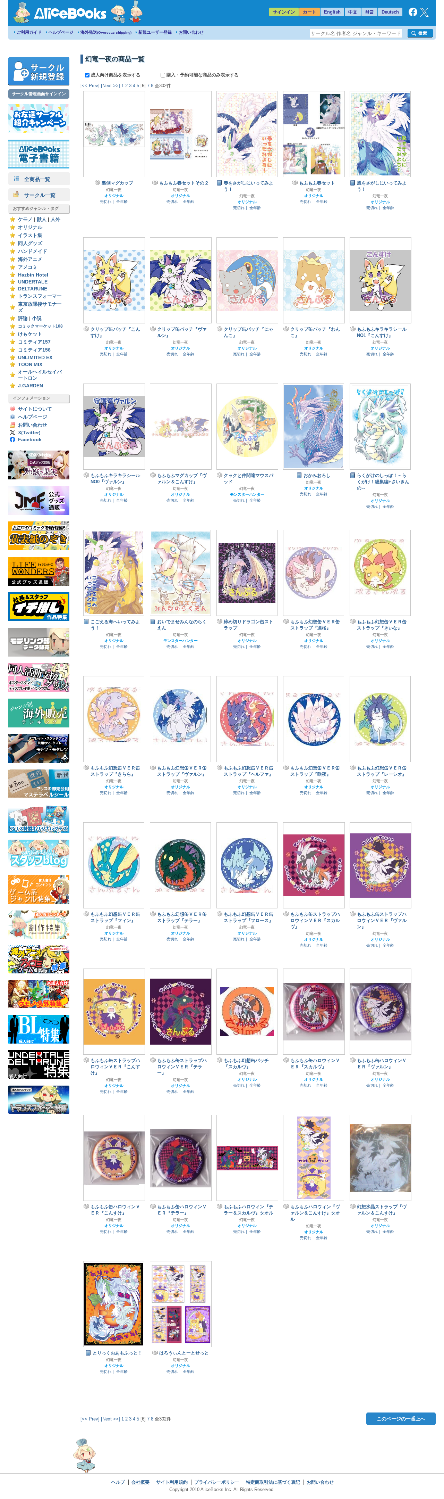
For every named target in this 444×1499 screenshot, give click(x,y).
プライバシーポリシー (216, 1482)
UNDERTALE (33, 282)
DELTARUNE (32, 288)
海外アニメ (30, 259)
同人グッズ (30, 243)
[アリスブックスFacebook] (413, 14)
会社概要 (140, 1482)
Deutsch (390, 12)
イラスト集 (30, 235)
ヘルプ (118, 1482)
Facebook (30, 439)
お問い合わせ (191, 32)
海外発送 (105, 32)
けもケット (30, 334)
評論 (23, 318)
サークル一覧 (37, 195)
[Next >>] (110, 85)
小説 (37, 318)
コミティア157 (34, 342)
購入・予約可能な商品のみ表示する (202, 74)
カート (309, 12)
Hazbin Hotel (33, 275)
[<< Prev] (90, 85)
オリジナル (30, 227)
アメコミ (27, 267)
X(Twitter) (29, 432)
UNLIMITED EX (35, 357)
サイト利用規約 (172, 1482)
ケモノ (25, 219)
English (332, 12)
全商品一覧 (34, 179)
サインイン (284, 12)
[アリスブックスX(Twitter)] (424, 15)
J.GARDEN (30, 385)
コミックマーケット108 (40, 326)
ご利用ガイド (29, 32)
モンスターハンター (247, 494)
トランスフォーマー (40, 296)
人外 (55, 219)
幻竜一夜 (113, 190)
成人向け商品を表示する (115, 74)
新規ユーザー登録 (155, 32)
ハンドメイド (32, 251)
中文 (352, 12)
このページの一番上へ (401, 1419)
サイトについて (35, 409)
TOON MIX (30, 364)
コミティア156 (34, 350)
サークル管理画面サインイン (39, 93)
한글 (369, 12)
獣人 (41, 219)
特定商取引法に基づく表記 (273, 1482)
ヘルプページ (61, 32)
